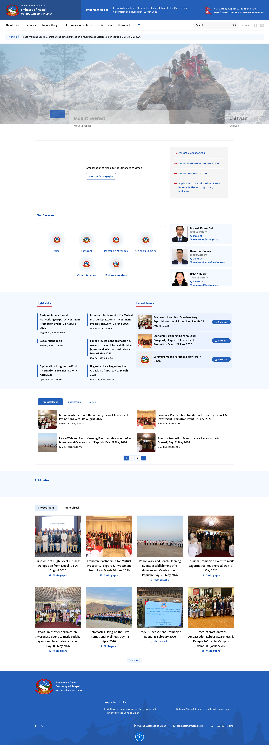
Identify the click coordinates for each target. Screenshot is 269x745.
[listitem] (57, 242)
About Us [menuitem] (11, 25)
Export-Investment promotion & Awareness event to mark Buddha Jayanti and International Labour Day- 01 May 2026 (111, 347)
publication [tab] (74, 402)
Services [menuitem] (31, 25)
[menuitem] (138, 24)
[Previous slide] (54, 114)
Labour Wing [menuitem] (49, 25)
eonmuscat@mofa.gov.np (205, 239)
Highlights (44, 303)
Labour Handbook (51, 341)
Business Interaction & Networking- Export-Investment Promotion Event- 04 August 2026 (60, 321)
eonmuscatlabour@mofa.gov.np (209, 262)
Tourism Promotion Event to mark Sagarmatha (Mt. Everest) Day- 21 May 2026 (155, 10)
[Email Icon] (262, 25)
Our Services (45, 215)
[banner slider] (134, 84)
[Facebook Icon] (255, 25)
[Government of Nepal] (12, 10)
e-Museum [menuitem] (105, 25)
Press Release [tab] (53, 402)
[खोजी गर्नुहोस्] (234, 25)
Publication (42, 480)
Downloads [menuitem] (124, 25)
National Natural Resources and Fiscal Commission (202, 709)
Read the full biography (101, 176)
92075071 (198, 281)
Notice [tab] (92, 402)
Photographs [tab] (46, 507)
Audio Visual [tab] (71, 507)
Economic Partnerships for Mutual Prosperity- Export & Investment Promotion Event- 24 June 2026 (111, 319)
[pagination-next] (143, 458)
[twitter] (41, 726)
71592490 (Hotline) (224, 726)
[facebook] (35, 726)
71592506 (198, 259)
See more (134, 660)
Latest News (145, 303)
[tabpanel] (134, 435)
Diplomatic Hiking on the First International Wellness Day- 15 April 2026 (58, 370)
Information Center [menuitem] (78, 25)
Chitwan (108, 118)
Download (223, 322)
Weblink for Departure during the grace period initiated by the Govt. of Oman (131, 711)
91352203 (197, 236)
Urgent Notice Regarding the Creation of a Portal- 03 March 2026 (109, 370)
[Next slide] (61, 114)
